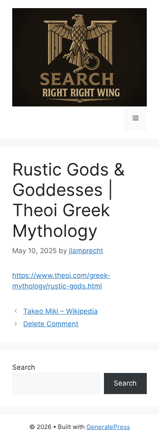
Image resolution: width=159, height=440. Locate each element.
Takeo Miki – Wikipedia (60, 311)
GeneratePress (108, 427)
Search (23, 367)
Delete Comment (50, 324)
